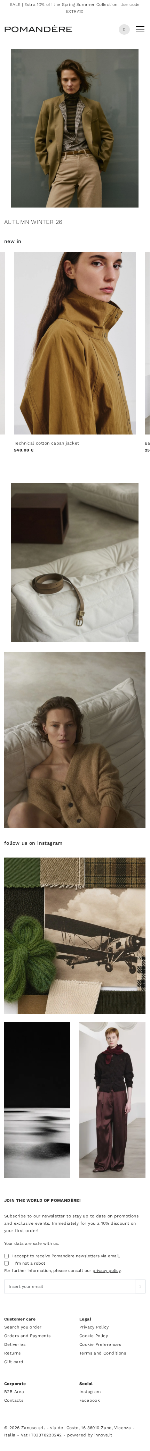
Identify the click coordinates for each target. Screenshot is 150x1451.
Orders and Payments (27, 1335)
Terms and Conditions (102, 1353)
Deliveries (14, 1344)
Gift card (14, 1361)
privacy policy (106, 1270)
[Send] (140, 1286)
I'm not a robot (30, 1263)
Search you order (22, 1327)
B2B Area (14, 1391)
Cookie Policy (93, 1335)
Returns (12, 1353)
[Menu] (140, 30)
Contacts (13, 1400)
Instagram (90, 1391)
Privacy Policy (94, 1327)
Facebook (89, 1400)
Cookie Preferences (100, 1344)
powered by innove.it (89, 1435)
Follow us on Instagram (33, 843)
